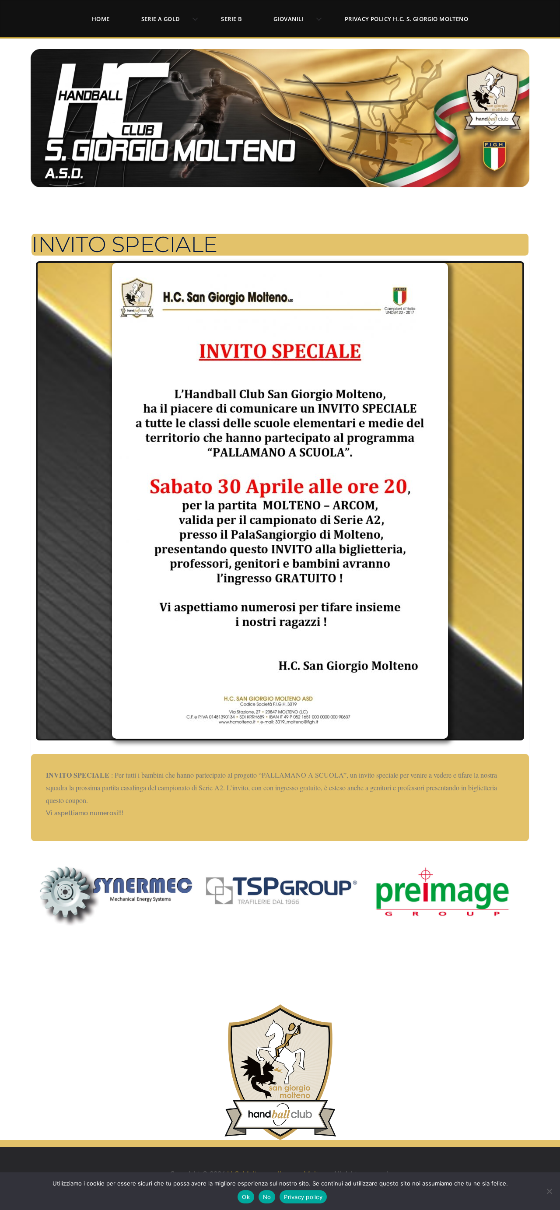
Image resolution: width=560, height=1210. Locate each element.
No (267, 1196)
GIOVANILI (288, 19)
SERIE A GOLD (160, 19)
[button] (193, 19)
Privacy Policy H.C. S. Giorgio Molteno (406, 19)
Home (101, 19)
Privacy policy (303, 1196)
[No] (549, 1191)
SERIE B (231, 19)
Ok (246, 1196)
